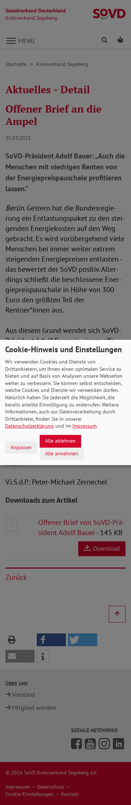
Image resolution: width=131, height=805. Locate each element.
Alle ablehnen (60, 440)
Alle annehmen (61, 453)
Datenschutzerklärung (29, 426)
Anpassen (21, 447)
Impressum (84, 426)
